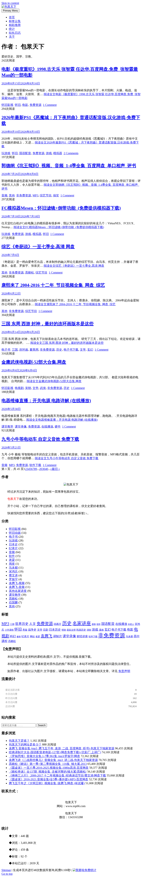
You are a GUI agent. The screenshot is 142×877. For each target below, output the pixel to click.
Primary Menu (10, 10)
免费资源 (35, 104)
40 (46, 468)
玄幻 (90, 349)
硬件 (58, 426)
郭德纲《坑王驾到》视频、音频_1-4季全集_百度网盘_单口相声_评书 (68, 165)
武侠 (43, 388)
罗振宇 (13, 579)
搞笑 (56, 195)
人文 (32, 624)
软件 (12, 556)
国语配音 (25, 153)
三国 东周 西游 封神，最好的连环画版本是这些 (47, 323)
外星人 (131, 624)
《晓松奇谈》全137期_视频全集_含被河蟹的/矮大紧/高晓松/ (48, 771)
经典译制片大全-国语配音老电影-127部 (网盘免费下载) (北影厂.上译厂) (55, 752)
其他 (12, 195)
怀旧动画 (15, 532)
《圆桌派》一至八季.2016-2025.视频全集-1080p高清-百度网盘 (49, 767)
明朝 (64, 630)
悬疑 (25, 630)
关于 (12, 36)
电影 (25, 104)
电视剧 (19, 388)
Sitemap (6, 870)
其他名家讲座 (18, 590)
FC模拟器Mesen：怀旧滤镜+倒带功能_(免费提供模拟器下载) (61, 208)
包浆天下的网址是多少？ (25, 744)
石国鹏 (13, 602)
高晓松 (29, 272)
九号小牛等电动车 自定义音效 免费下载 (40, 439)
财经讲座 (82, 636)
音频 (4, 195)
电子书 (5, 349)
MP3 (35, 195)
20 (40, 468)
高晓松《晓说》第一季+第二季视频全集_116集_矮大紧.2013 (48, 763)
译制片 (57, 636)
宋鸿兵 (13, 571)
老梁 (12, 559)
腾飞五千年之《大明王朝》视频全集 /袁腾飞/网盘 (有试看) (47, 783)
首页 (12, 17)
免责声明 (124, 671)
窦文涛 (13, 575)
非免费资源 (23, 195)
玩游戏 (5, 153)
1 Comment (50, 104)
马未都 (13, 567)
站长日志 (15, 32)
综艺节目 (46, 195)
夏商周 (34, 349)
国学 (99, 624)
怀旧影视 (7, 104)
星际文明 (71, 630)
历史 (59, 349)
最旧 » (56, 468)
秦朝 (19, 637)
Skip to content (10, 3)
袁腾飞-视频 (17, 583)
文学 (83, 349)
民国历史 (81, 629)
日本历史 (55, 629)
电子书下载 (71, 349)
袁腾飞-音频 (17, 587)
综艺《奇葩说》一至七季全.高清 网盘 (38, 246)
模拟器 (57, 153)
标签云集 (15, 21)
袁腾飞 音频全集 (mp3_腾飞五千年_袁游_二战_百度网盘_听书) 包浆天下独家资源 (61, 748)
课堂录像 (21, 426)
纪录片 (13, 548)
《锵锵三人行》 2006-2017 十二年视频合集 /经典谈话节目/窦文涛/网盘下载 (57, 775)
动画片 (57, 624)
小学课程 (9, 630)
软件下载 (35, 465)
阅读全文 (58, 227)
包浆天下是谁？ (19, 740)
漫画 (101, 629)
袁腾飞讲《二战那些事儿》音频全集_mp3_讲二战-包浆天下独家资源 (53, 760)
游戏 (49, 153)
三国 (15, 349)
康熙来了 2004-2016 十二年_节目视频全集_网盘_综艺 (53, 285)
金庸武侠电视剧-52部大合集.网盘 (33, 362)
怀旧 (18, 104)
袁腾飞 (46, 636)
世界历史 (21, 624)
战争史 (32, 629)
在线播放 (47, 426)
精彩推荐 (15, 25)
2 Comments (71, 153)
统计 (12, 28)
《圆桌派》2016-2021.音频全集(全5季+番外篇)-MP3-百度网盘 (48, 779)
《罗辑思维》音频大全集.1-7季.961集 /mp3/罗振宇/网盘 (44, 756)
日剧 (45, 629)
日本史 (13, 544)
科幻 (13, 636)
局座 (12, 563)
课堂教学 (7, 426)
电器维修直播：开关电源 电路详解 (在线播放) (46, 400)
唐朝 (94, 624)
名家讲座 (81, 623)
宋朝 (28, 388)
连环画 (23, 349)
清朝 (89, 630)
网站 (32, 636)
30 (43, 468)
